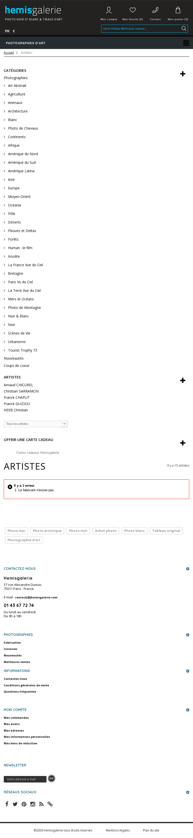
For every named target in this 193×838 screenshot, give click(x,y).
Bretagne (15, 273)
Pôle (11, 213)
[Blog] (50, 803)
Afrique (13, 145)
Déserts (14, 222)
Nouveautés (14, 358)
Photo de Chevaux (22, 128)
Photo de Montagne (24, 307)
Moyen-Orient (19, 196)
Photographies (16, 77)
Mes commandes (16, 717)
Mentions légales (118, 830)
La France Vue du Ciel (25, 264)
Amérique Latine (21, 171)
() (178, 19)
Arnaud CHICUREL (18, 384)
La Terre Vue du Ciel (24, 290)
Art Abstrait (16, 85)
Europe (13, 188)
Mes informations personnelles (27, 737)
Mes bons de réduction (20, 743)
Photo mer (16, 530)
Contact (155, 19)
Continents (16, 136)
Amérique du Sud (21, 162)
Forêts (13, 239)
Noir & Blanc (18, 316)
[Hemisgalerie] (44, 11)
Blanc (12, 119)
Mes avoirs (12, 724)
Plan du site (151, 830)
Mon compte (109, 19)
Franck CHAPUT (17, 397)
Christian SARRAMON (21, 391)
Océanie (14, 205)
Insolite (13, 256)
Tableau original (166, 530)
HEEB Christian (16, 410)
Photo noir (78, 530)
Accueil (9, 52)
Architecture (17, 111)
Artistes (12, 376)
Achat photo (106, 530)
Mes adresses (14, 730)
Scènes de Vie (18, 333)
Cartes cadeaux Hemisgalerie (37, 453)
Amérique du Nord (22, 153)
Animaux (14, 102)
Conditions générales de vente (26, 685)
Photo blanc (134, 530)
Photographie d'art (24, 540)
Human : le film (19, 247)
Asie (11, 179)
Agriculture (16, 94)
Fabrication (12, 642)
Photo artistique (47, 530)
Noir (11, 324)
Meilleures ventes (17, 662)
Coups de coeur (16, 365)
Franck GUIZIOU (17, 403)
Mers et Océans (20, 299)
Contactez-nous (15, 679)
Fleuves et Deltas (21, 230)
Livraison (10, 649)
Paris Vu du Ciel (20, 282)
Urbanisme (16, 341)
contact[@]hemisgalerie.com (36, 597)
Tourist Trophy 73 (22, 350)
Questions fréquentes (20, 691)
